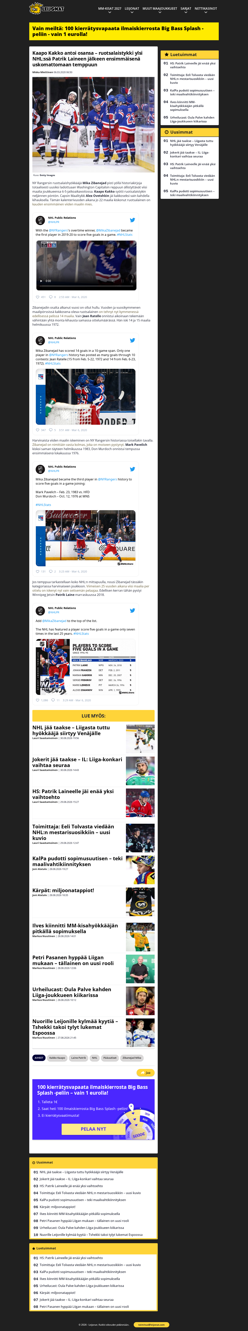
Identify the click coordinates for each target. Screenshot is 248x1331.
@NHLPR (53, 222)
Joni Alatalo (39, 869)
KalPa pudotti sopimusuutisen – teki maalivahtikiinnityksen (77, 861)
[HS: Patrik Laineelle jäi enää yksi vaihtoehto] (140, 803)
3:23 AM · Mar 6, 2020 (73, 571)
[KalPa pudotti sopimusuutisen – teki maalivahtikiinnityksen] (140, 870)
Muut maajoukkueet (160, 8)
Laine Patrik (78, 1057)
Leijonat (132, 8)
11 (58, 700)
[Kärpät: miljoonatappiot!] (140, 902)
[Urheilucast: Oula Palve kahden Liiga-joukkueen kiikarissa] (140, 1001)
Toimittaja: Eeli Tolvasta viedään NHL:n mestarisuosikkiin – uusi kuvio (73, 832)
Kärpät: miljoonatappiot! (63, 890)
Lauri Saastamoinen (45, 738)
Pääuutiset (109, 1057)
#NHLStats (125, 234)
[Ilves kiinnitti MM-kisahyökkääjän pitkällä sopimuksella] (140, 937)
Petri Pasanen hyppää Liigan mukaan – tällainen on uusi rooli (73, 960)
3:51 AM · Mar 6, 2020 (73, 430)
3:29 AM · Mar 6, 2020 (77, 700)
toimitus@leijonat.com (151, 1324)
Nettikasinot (206, 8)
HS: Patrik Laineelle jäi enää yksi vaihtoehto (73, 794)
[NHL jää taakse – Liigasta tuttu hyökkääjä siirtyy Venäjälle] (140, 739)
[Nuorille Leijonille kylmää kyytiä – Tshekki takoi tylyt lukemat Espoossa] (140, 1032)
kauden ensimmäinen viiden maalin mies (62, 204)
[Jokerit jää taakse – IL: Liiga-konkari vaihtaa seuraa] (140, 771)
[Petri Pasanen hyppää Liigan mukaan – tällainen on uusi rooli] (140, 969)
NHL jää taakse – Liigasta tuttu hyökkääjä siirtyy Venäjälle (71, 730)
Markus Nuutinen (43, 936)
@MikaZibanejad (108, 230)
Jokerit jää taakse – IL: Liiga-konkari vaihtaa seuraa (77, 762)
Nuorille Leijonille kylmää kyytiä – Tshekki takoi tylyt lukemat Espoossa (75, 1027)
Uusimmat (44, 1162)
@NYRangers (58, 230)
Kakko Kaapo (57, 1057)
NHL (94, 1057)
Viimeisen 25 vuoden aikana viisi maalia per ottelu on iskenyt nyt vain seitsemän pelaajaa (90, 588)
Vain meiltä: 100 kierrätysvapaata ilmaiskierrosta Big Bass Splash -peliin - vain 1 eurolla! (117, 31)
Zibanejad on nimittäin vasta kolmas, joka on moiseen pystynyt (78, 445)
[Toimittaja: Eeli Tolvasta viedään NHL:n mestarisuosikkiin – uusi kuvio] (140, 838)
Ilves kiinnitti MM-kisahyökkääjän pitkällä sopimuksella (75, 928)
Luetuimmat (46, 1248)
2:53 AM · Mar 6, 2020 (73, 297)
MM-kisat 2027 (109, 8)
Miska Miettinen (42, 72)
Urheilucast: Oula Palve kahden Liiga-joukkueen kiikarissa (71, 992)
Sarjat (186, 8)
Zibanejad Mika (132, 1057)
